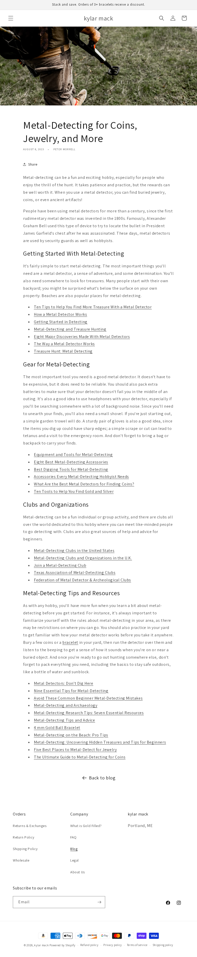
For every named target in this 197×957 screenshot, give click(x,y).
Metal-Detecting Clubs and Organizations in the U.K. (83, 558)
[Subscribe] (99, 902)
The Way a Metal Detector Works (64, 343)
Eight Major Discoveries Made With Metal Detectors (82, 336)
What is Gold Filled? (86, 825)
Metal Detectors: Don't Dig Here (63, 683)
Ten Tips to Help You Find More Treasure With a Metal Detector (93, 307)
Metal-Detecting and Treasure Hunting (70, 329)
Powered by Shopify (62, 945)
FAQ (73, 837)
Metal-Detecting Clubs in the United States (74, 550)
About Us (77, 872)
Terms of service (137, 945)
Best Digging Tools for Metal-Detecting (71, 469)
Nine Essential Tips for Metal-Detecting (71, 690)
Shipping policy (163, 945)
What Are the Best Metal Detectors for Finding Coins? (84, 484)
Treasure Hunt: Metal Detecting (63, 351)
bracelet (70, 642)
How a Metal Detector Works (60, 314)
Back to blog (102, 778)
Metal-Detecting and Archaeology (65, 705)
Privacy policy (112, 945)
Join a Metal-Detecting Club (60, 565)
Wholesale (21, 860)
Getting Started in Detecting (60, 321)
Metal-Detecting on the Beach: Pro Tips (71, 735)
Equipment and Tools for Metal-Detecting (73, 454)
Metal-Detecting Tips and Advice (64, 720)
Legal (74, 860)
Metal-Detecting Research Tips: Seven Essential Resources (89, 712)
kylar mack (41, 945)
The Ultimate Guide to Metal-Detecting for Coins (79, 757)
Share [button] (32, 164)
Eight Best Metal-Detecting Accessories (71, 462)
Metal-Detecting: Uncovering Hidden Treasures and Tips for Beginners (100, 742)
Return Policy (23, 837)
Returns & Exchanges (29, 825)
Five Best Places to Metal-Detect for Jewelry (75, 749)
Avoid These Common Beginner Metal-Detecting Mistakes (88, 698)
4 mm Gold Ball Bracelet (57, 727)
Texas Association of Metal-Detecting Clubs (74, 572)
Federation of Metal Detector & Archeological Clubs (82, 580)
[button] (10, 18)
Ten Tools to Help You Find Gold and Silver (74, 491)
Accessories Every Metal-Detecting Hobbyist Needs (81, 476)
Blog (73, 848)
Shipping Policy (25, 848)
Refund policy (89, 945)
